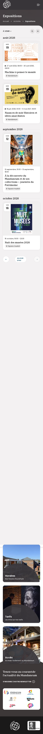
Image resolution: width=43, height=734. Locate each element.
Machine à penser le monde (20, 72)
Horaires (10, 575)
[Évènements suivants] (37, 259)
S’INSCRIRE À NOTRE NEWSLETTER (17, 681)
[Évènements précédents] (6, 259)
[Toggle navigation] (38, 5)
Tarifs (8, 616)
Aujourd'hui (20, 259)
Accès (9, 657)
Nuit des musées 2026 (17, 242)
